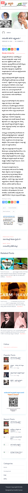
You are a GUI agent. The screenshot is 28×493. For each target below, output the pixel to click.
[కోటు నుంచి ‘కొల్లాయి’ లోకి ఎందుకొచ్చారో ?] (14, 320)
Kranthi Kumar (18, 490)
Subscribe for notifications (10, 347)
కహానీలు (5, 478)
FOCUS (5, 467)
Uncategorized (7, 471)
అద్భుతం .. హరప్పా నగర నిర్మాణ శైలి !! (17, 366)
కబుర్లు (18, 375)
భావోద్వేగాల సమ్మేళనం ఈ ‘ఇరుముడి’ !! (15, 430)
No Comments (19, 41)
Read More (9, 276)
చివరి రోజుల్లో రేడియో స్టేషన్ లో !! (12, 239)
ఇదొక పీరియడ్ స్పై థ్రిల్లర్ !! (15, 357)
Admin (9, 32)
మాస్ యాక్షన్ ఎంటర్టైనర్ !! (15, 444)
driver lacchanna (6, 211)
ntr (13, 211)
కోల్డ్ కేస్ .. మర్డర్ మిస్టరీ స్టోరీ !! (16, 380)
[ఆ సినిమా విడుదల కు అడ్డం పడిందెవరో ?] (14, 290)
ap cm (4, 207)
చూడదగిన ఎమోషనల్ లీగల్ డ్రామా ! (16, 437)
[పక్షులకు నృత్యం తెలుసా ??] (14, 264)
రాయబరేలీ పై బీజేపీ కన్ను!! (10, 246)
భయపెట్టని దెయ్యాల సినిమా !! (16, 452)
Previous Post (8, 236)
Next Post (7, 243)
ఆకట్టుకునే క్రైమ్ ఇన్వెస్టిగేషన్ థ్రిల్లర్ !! (17, 373)
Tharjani (8, 487)
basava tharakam (12, 207)
